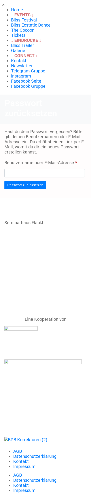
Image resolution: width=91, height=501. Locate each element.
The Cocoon (22, 30)
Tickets (18, 35)
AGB (17, 451)
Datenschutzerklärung (35, 456)
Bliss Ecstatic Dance (31, 25)
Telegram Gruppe (28, 71)
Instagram (21, 76)
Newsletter (22, 65)
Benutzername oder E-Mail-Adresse (44, 161)
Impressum (24, 466)
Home (17, 9)
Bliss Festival (24, 20)
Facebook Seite (26, 81)
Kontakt (19, 60)
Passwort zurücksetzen (25, 185)
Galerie (18, 50)
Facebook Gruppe (28, 86)
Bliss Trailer (22, 45)
